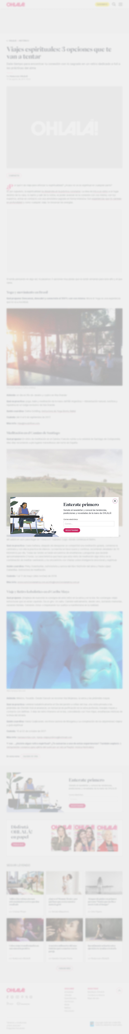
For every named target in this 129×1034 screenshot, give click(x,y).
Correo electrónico (70, 519)
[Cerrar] (115, 501)
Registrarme (72, 530)
